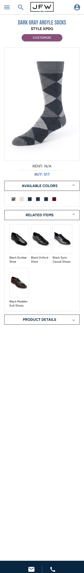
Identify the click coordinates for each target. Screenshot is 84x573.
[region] (42, 105)
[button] (42, 37)
